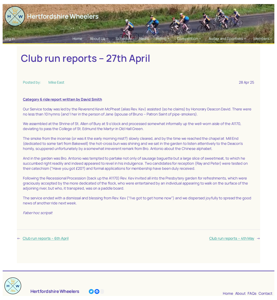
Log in (10, 38)
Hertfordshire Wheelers (62, 16)
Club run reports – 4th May (231, 238)
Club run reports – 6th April (46, 238)
